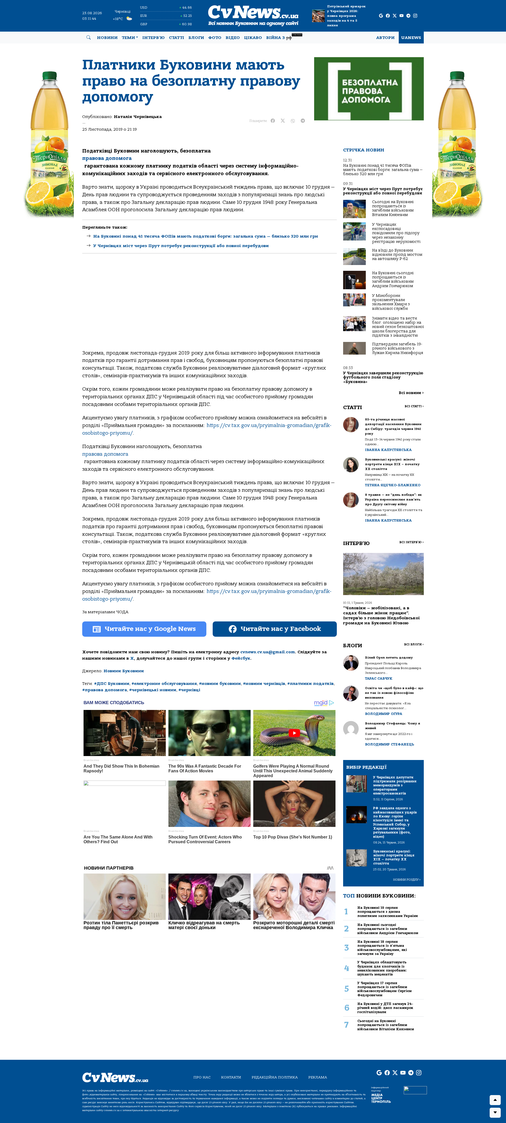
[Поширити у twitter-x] (283, 121)
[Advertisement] (209, 306)
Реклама (317, 1077)
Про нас (202, 1077)
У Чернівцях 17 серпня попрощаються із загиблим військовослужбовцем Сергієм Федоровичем (384, 989)
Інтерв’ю (153, 37)
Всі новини (411, 393)
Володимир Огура (383, 714)
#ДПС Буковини (111, 683)
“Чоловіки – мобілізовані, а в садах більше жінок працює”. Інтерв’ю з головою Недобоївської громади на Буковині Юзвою (381, 616)
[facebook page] (388, 16)
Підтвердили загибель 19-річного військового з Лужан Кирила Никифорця (397, 348)
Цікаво (253, 37)
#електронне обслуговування (164, 683)
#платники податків (310, 683)
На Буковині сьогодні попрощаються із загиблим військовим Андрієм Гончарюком (392, 279)
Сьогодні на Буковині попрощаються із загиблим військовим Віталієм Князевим (392, 208)
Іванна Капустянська (388, 450)
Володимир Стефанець (389, 744)
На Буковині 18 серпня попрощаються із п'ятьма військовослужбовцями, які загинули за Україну (382, 948)
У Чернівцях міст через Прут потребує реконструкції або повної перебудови (181, 245)
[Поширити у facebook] (273, 121)
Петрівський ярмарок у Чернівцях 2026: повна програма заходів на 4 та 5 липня (346, 15)
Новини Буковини (124, 671)
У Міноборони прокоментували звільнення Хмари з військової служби (391, 302)
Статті (176, 37)
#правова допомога (104, 690)
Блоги (196, 37)
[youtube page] (401, 16)
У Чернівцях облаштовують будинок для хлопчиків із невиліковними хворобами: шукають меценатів (382, 968)
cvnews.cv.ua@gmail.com (267, 652)
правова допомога (107, 158)
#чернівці (189, 690)
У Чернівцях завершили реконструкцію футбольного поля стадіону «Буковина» (383, 377)
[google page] (381, 16)
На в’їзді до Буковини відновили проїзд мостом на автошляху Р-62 (397, 254)
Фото (214, 37)
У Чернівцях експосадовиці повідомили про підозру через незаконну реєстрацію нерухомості (396, 233)
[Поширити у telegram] (303, 121)
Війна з (284, 37)
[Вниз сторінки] (495, 1113)
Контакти (231, 1077)
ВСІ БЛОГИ (414, 644)
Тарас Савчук (378, 678)
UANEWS (411, 37)
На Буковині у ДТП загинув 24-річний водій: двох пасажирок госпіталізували (385, 1008)
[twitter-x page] (395, 16)
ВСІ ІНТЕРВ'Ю (411, 542)
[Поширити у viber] (293, 121)
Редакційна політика (275, 1077)
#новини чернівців (264, 683)
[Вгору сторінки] (495, 1100)
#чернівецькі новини (152, 690)
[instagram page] (415, 16)
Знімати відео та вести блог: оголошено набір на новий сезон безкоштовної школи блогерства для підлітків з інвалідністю (398, 327)
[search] (88, 38)
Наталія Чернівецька (138, 116)
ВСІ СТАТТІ (414, 406)
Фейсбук (240, 658)
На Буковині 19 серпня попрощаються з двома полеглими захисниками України (387, 912)
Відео (233, 37)
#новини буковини (220, 683)
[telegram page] (408, 16)
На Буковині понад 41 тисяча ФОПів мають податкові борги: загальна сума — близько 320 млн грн (205, 236)
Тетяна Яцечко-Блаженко (392, 485)
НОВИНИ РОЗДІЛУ (407, 879)
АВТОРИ (385, 37)
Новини (107, 37)
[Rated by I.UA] (415, 1090)
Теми (128, 37)
